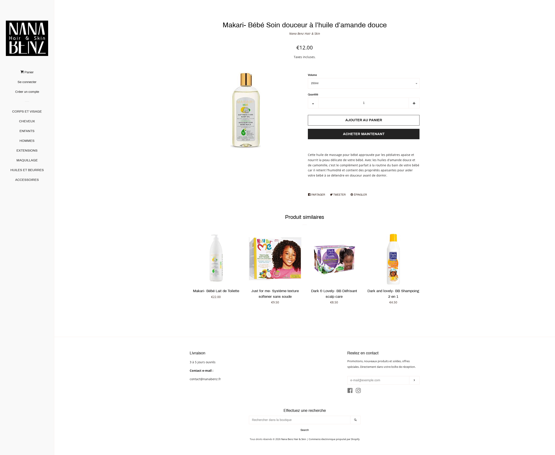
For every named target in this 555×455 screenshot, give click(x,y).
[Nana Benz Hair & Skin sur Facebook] (350, 391)
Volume (312, 75)
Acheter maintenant (364, 134)
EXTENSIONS (27, 150)
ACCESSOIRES (27, 180)
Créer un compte (27, 91)
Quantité (313, 94)
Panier (29, 72)
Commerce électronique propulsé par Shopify (334, 439)
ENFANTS (27, 131)
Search (304, 430)
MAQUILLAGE (27, 160)
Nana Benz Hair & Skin (304, 33)
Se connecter (27, 82)
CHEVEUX (27, 121)
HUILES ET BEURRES (27, 170)
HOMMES (27, 140)
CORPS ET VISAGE (27, 111)
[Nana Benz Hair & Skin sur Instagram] (358, 391)
